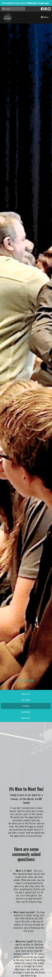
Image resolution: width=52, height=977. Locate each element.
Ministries (25, 718)
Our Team (25, 700)
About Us (26, 694)
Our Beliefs (26, 712)
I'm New (25, 706)
